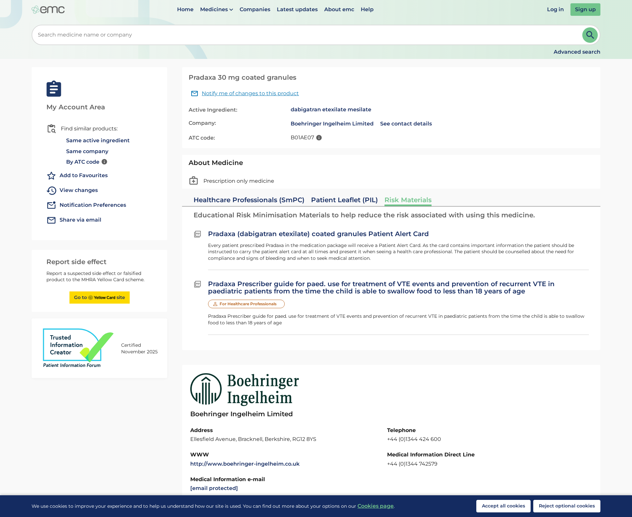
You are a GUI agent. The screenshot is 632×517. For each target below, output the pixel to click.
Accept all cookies (503, 506)
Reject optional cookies (567, 506)
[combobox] (308, 35)
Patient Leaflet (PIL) (344, 200)
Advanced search (577, 52)
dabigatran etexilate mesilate (331, 109)
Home (185, 9)
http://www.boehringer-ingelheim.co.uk (245, 464)
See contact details (406, 124)
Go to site (99, 297)
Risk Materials (408, 200)
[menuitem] (185, 9)
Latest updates (297, 9)
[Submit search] (590, 35)
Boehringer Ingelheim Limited (332, 124)
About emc (339, 9)
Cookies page (375, 506)
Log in (555, 9)
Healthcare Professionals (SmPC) (249, 200)
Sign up (585, 9)
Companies (255, 9)
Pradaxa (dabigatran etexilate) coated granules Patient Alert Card (318, 234)
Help (367, 9)
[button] (216, 9)
